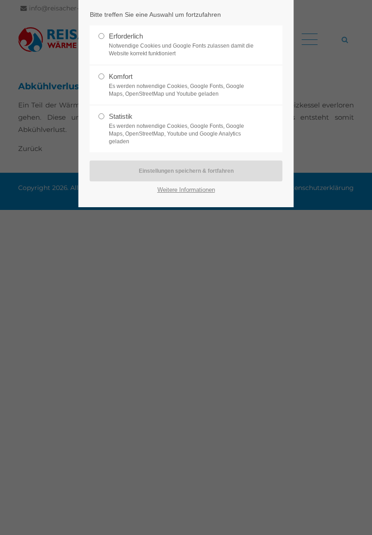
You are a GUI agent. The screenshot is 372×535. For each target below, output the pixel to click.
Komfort (176, 85)
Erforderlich (181, 44)
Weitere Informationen (186, 189)
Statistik (176, 128)
